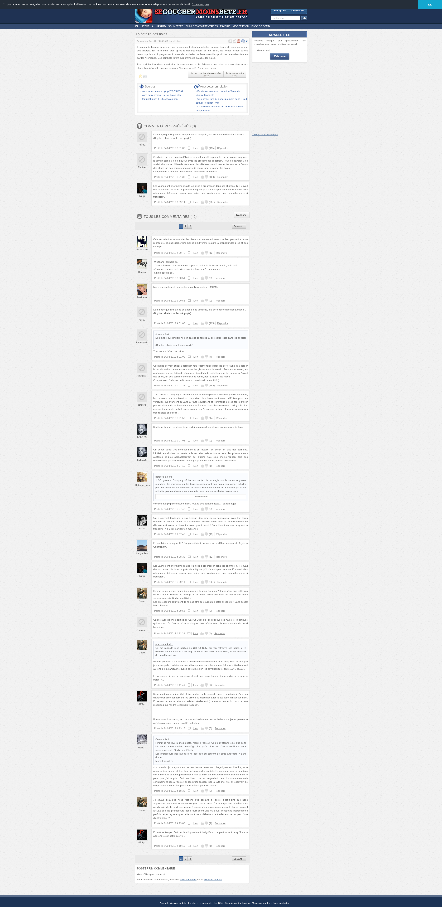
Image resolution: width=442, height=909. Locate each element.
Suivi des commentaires (202, 26)
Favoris (225, 26)
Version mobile (178, 903)
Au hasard (159, 26)
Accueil (164, 903)
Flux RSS (218, 903)
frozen (141, 528)
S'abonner (241, 214)
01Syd (141, 704)
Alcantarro (142, 249)
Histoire (177, 41)
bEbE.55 (142, 437)
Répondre (222, 148)
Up (202, 148)
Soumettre (175, 26)
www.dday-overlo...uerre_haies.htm (161, 95)
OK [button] (430, 4)
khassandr (142, 342)
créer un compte (213, 879)
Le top (145, 26)
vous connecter (188, 879)
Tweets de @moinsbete (265, 134)
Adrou (142, 144)
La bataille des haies (151, 34)
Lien (195, 148)
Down (206, 148)
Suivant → (239, 226)
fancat (152, 41)
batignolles (142, 553)
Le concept (205, 903)
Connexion (297, 10)
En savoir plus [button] (200, 4)
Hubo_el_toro (142, 485)
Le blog (192, 903)
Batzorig (141, 404)
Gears (142, 601)
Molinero (142, 297)
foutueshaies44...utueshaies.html (160, 99)
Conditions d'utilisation (237, 903)
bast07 (142, 747)
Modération (241, 26)
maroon (142, 630)
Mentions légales (261, 903)
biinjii (142, 196)
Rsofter (142, 167)
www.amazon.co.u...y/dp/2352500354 (162, 91)
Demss (142, 272)
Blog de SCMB (260, 26)
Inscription (279, 10)
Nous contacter (281, 903)
